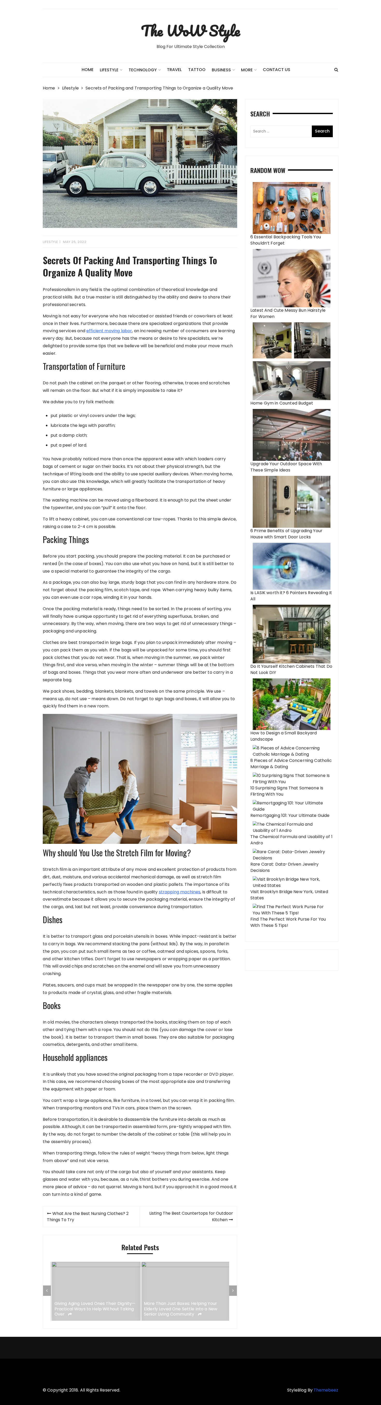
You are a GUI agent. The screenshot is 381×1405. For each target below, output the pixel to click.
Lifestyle (50, 241)
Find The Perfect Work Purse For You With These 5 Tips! (288, 922)
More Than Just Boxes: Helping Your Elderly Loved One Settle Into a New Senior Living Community (179, 1309)
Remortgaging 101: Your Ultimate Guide (290, 815)
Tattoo (197, 70)
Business (221, 70)
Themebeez (326, 1390)
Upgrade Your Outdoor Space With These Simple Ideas (286, 467)
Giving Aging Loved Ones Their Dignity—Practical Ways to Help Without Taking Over (94, 1309)
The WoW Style (190, 31)
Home (88, 70)
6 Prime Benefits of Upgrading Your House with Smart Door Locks (286, 534)
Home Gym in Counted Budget (281, 403)
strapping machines (180, 892)
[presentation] (47, 1290)
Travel (174, 70)
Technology (143, 70)
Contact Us (276, 70)
